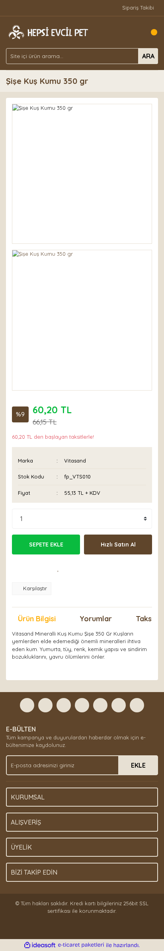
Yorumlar (96, 618)
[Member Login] (134, 32)
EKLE (138, 765)
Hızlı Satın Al (118, 544)
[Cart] (150, 32)
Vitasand (75, 460)
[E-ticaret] (81, 945)
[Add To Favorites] (58, 568)
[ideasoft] (40, 945)
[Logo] (47, 31)
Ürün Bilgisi (37, 618)
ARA (148, 56)
